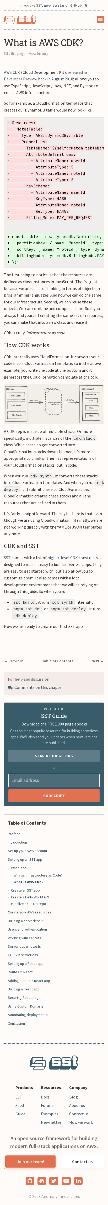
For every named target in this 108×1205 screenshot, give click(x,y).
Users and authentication (27, 929)
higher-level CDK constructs (72, 557)
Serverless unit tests (24, 946)
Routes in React (20, 972)
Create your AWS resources (29, 912)
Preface (14, 833)
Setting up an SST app (25, 859)
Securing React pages (25, 997)
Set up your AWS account (27, 850)
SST (7, 557)
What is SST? (21, 867)
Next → (97, 661)
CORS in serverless (23, 954)
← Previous (14, 661)
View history (38, 53)
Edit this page (14, 53)
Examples (49, 1113)
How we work (81, 1122)
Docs (45, 1097)
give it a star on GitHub (63, 5)
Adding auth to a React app (29, 980)
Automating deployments (28, 1014)
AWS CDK (12, 72)
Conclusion (16, 1023)
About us (77, 1105)
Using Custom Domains (26, 1006)
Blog (73, 1097)
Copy (96, 123)
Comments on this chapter (38, 687)
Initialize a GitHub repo (28, 903)
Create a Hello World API (30, 897)
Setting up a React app (26, 963)
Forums (48, 1105)
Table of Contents (57, 661)
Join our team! (30, 1161)
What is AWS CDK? (29, 881)
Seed (19, 1105)
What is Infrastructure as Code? (38, 875)
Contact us (79, 1113)
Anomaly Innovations (60, 1196)
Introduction (17, 842)
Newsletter (51, 1122)
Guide (20, 1113)
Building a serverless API (27, 920)
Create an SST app (25, 890)
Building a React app (24, 989)
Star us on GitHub (54, 755)
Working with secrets (24, 938)
